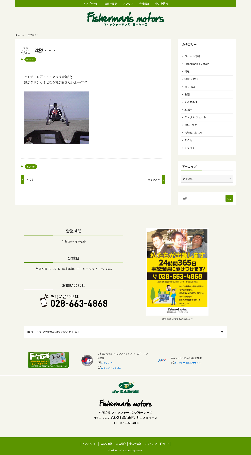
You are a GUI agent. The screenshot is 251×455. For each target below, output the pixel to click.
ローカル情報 (192, 56)
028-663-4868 (129, 423)
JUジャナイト (107, 362)
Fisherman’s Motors (196, 64)
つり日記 (189, 87)
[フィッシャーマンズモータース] (125, 19)
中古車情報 (135, 443)
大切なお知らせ (193, 132)
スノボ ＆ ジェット (195, 117)
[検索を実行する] (229, 198)
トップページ (89, 443)
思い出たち (190, 125)
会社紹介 (121, 443)
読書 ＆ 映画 (191, 79)
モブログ (30, 59)
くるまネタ (190, 102)
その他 (188, 140)
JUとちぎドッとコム (111, 367)
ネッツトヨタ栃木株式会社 (187, 362)
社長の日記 (106, 443)
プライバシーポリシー (157, 443)
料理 (187, 71)
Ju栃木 (188, 109)
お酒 (187, 94)
